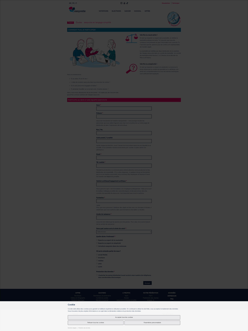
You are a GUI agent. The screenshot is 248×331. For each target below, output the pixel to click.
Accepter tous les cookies (124, 317)
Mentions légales (72, 328)
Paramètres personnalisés (152, 322)
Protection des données (84, 328)
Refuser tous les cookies (95, 322)
